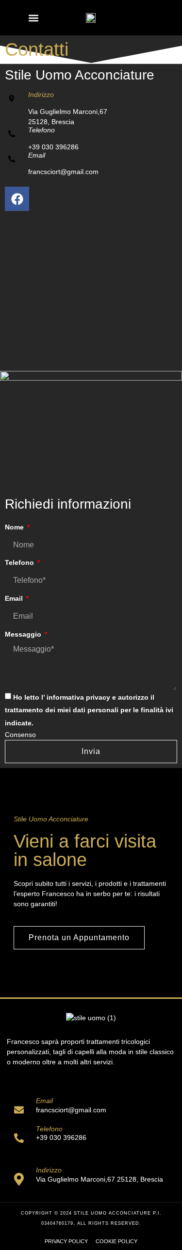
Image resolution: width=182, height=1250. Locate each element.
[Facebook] (17, 199)
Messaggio (24, 634)
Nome (15, 527)
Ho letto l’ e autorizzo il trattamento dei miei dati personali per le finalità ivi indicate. (89, 710)
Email (36, 155)
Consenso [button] (20, 734)
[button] (34, 18)
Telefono (41, 130)
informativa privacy (78, 697)
